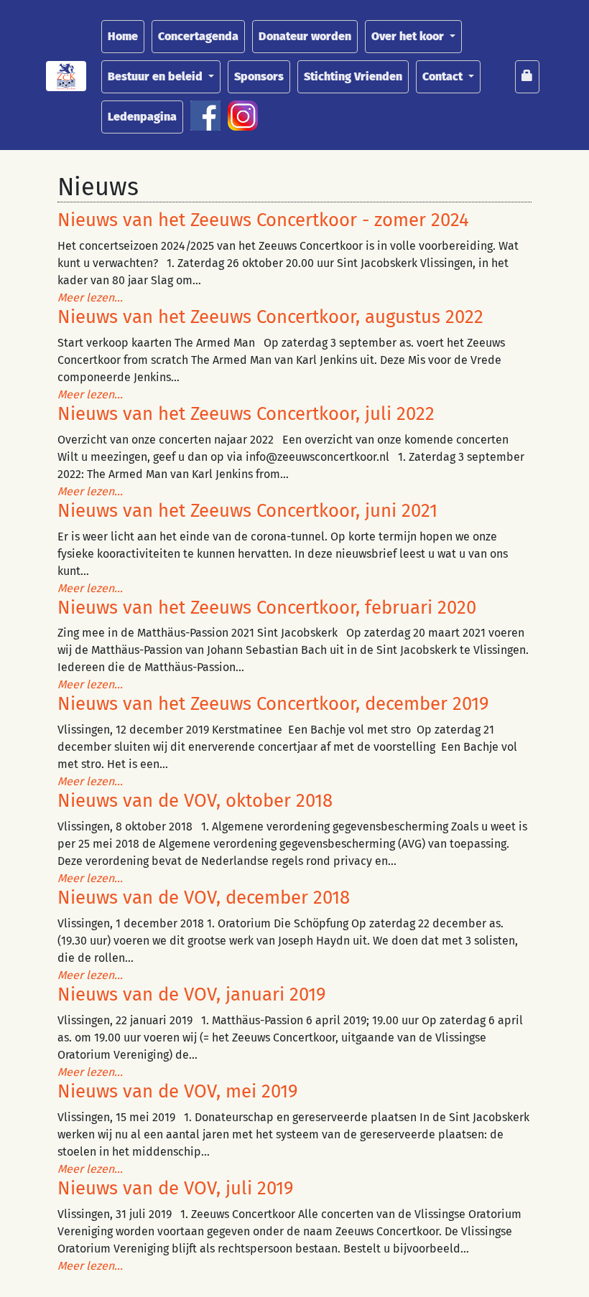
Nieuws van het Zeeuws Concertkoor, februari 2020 (266, 607)
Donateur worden (305, 36)
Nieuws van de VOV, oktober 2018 (195, 801)
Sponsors (259, 76)
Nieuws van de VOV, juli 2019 (175, 1188)
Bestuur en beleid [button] (156, 76)
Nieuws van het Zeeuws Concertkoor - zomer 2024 (263, 220)
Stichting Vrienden (353, 76)
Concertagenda (198, 36)
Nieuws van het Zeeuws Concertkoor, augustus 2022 (270, 317)
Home (123, 36)
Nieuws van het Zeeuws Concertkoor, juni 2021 (247, 511)
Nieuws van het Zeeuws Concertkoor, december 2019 (273, 704)
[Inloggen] (527, 76)
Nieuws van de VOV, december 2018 (203, 897)
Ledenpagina (142, 116)
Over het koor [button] (409, 36)
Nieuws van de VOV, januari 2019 (191, 994)
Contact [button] (443, 76)
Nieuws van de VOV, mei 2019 (177, 1091)
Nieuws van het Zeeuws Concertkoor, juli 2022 (246, 414)
